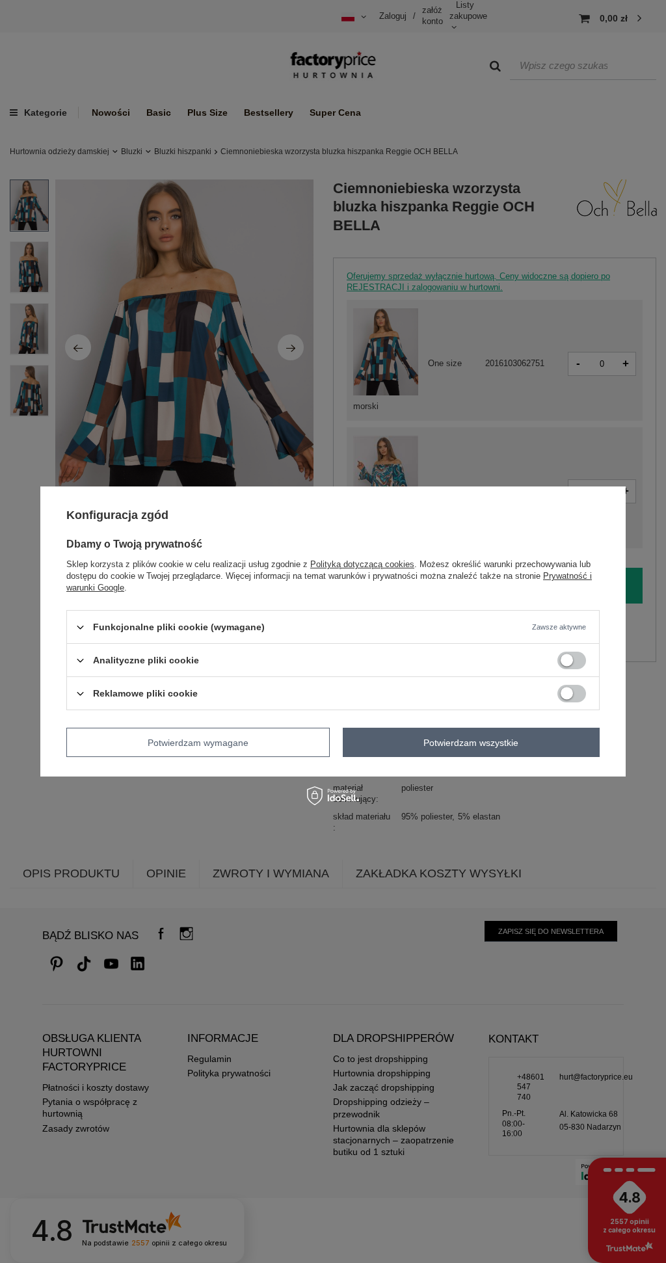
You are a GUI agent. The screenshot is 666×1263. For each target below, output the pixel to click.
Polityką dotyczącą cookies (362, 564)
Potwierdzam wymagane (198, 742)
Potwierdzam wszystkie (470, 742)
